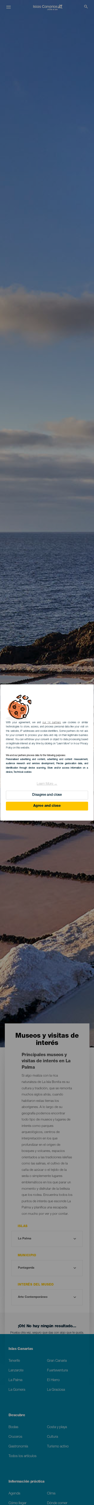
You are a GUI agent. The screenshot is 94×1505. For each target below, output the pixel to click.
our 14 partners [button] (51, 722)
